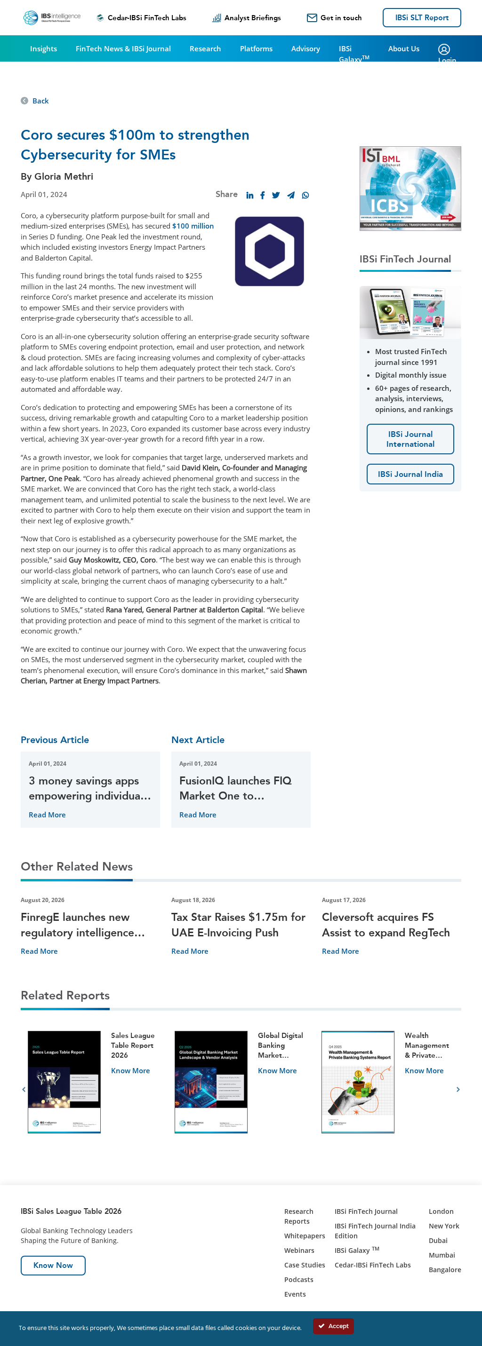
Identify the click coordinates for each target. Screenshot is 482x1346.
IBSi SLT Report (422, 17)
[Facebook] (262, 195)
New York (444, 1225)
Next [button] (458, 1089)
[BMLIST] (410, 187)
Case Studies (304, 1264)
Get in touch (341, 18)
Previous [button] (24, 1089)
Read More (47, 814)
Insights (43, 48)
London (441, 1211)
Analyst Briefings (253, 18)
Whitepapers (304, 1235)
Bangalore (445, 1269)
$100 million (193, 225)
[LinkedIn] (250, 195)
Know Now (53, 1265)
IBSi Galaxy (354, 54)
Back (40, 100)
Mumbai (442, 1255)
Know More (130, 1070)
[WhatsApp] (305, 195)
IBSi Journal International (410, 438)
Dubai (438, 1240)
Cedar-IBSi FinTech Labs (147, 18)
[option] (94, 1090)
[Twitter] (275, 195)
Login (447, 60)
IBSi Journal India (410, 474)
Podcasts (298, 1279)
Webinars (299, 1250)
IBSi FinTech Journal (366, 1211)
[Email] (291, 195)
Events (295, 1294)
